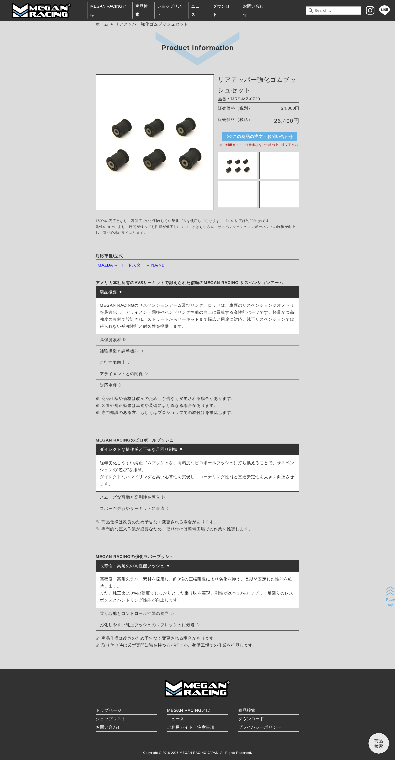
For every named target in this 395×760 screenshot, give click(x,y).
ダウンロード (223, 10)
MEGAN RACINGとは (108, 10)
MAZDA (105, 265)
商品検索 (141, 10)
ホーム (102, 24)
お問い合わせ (253, 10)
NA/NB (158, 265)
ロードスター (132, 265)
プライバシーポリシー (259, 727)
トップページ (109, 710)
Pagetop (390, 602)
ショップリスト (169, 10)
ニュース (197, 10)
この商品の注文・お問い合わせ (263, 136)
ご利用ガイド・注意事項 (240, 145)
